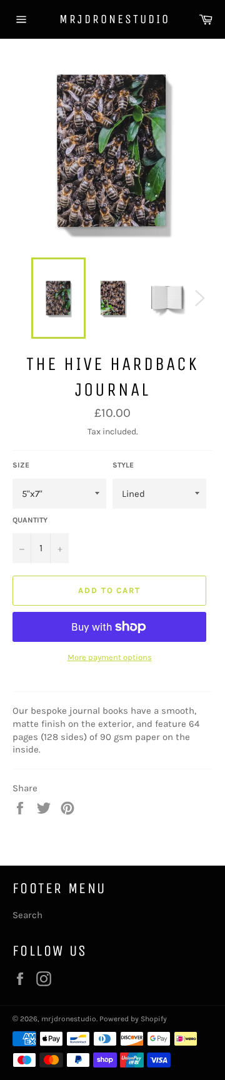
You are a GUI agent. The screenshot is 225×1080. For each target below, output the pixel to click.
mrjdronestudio (112, 19)
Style (123, 465)
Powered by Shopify (133, 1018)
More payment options (110, 657)
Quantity (30, 520)
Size (20, 465)
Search (27, 915)
